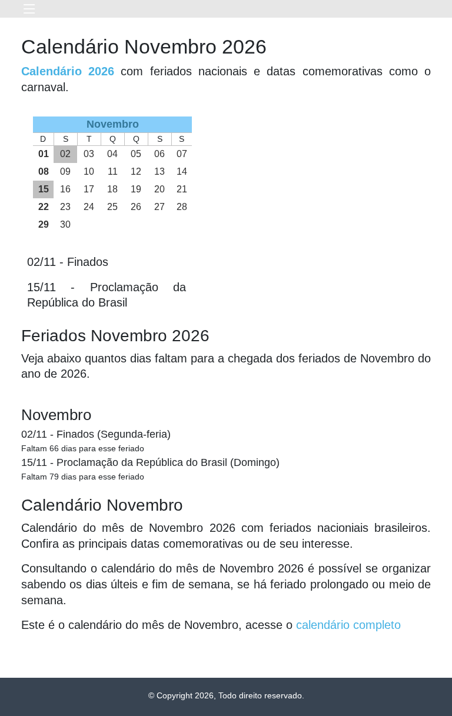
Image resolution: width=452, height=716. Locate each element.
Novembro (56, 415)
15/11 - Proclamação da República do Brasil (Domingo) (150, 462)
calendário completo (348, 624)
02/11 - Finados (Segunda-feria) (96, 434)
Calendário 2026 (67, 71)
